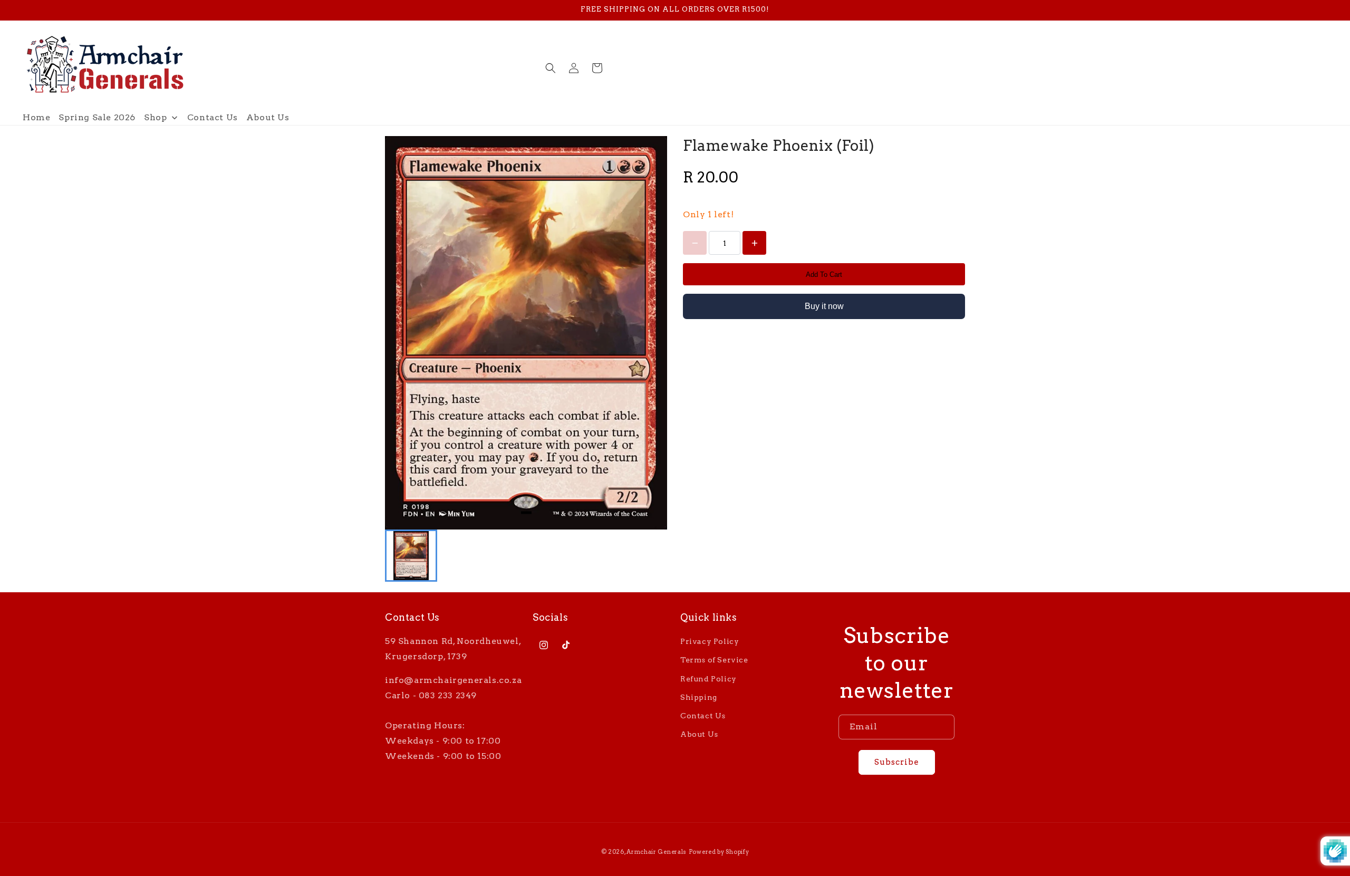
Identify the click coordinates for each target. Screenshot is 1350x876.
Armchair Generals (656, 851)
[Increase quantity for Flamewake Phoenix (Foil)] (754, 243)
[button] (550, 68)
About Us (699, 734)
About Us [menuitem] (268, 117)
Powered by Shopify (719, 851)
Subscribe (896, 762)
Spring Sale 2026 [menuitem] (97, 117)
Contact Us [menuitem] (212, 117)
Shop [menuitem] (155, 117)
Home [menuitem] (36, 117)
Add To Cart (824, 274)
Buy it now (824, 306)
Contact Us (703, 715)
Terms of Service (714, 660)
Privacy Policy (709, 641)
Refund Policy (708, 678)
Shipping (698, 697)
